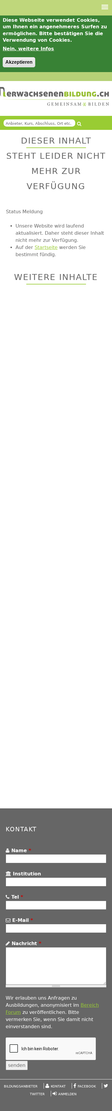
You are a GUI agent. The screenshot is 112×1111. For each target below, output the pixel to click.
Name (20, 850)
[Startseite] (54, 96)
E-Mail (21, 920)
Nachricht (25, 943)
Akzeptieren (19, 62)
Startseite (46, 247)
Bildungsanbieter (21, 1086)
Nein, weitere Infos (28, 49)
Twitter (37, 1094)
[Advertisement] (56, 547)
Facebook (87, 1086)
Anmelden (67, 1094)
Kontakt (58, 1086)
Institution (26, 874)
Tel (16, 897)
